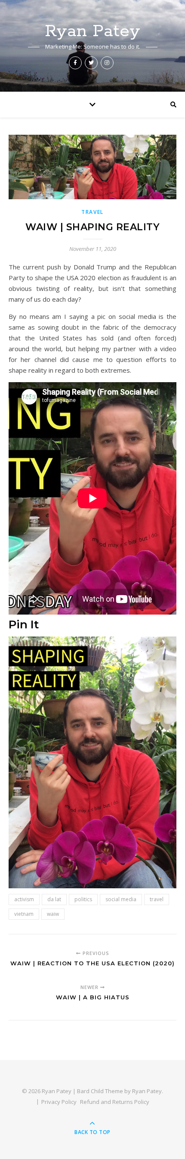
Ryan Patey (92, 31)
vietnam (24, 914)
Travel (92, 212)
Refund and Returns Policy (114, 1102)
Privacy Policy (59, 1102)
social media (120, 899)
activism (24, 899)
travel (156, 899)
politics (83, 899)
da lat (54, 899)
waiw (53, 914)
